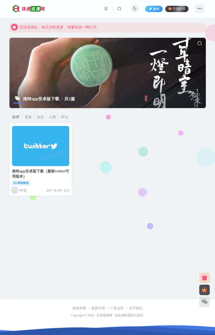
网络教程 (23, 182)
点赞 (52, 117)
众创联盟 (124, 315)
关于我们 (136, 308)
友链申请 (79, 308)
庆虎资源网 (104, 315)
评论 (64, 117)
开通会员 (179, 9)
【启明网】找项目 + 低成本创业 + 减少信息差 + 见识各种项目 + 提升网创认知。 (84, 28)
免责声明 (98, 308)
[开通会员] (204, 290)
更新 (28, 117)
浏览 (40, 117)
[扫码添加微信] (204, 302)
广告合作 (117, 308)
